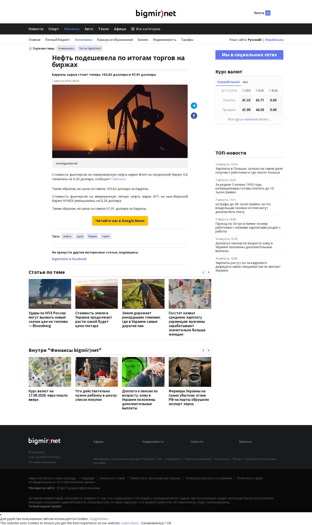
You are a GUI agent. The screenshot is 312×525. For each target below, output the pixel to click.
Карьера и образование (115, 39)
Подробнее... (99, 518)
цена (80, 236)
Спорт (53, 29)
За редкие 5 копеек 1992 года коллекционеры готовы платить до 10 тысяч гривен (244, 188)
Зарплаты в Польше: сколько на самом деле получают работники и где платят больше (249, 170)
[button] (203, 272)
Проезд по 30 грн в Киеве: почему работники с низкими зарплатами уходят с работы (248, 227)
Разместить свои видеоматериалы (155, 478)
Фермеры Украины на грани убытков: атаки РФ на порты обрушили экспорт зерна (189, 397)
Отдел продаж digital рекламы (78, 488)
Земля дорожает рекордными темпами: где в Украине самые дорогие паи (141, 319)
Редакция (87, 478)
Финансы (72, 29)
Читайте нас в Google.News (120, 220)
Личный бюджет (57, 39)
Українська (274, 39)
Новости (36, 29)
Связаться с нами (112, 478)
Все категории (148, 29)
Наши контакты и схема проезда (52, 478)
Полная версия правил (45, 506)
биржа (92, 236)
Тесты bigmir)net (90, 48)
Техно (103, 29)
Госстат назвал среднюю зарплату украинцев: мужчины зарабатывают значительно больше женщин (187, 323)
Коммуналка (66, 48)
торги (106, 236)
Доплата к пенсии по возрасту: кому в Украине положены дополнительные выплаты (140, 399)
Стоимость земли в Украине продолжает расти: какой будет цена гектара (93, 319)
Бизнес (143, 39)
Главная (34, 39)
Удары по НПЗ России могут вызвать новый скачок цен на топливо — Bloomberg (48, 319)
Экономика (83, 39)
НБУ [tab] (245, 82)
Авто (89, 29)
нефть (67, 236)
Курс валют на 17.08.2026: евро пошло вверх (48, 395)
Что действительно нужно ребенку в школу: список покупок (96, 395)
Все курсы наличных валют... (249, 119)
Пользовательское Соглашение (209, 478)
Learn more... (130, 523)
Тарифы (187, 39)
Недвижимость (164, 39)
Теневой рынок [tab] (228, 82)
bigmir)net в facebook (69, 259)
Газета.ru (118, 179)
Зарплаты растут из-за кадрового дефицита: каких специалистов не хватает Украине (248, 266)
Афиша (120, 29)
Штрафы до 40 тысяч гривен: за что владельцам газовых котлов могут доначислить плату (243, 208)
